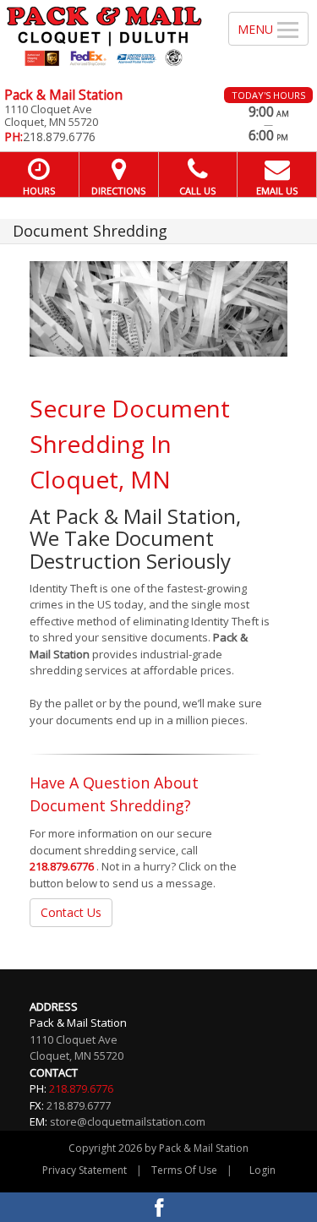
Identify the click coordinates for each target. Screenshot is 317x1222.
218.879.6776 (62, 866)
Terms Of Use (184, 1170)
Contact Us (71, 912)
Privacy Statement (84, 1170)
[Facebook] (158, 1207)
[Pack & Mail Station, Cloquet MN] (105, 37)
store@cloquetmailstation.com (127, 1121)
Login (262, 1170)
